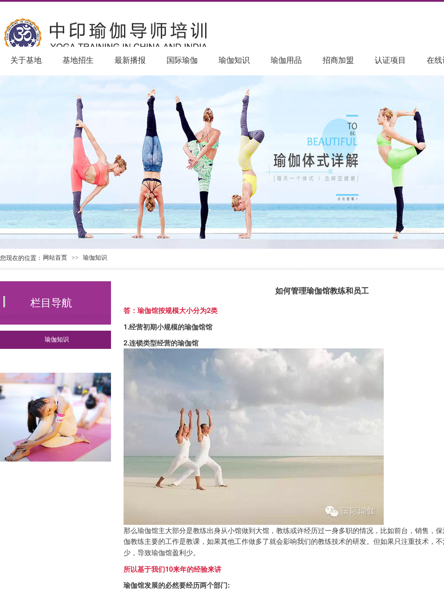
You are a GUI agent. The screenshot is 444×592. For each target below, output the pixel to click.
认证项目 (390, 60)
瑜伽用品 (286, 60)
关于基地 (26, 60)
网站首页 (55, 257)
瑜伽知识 (234, 60)
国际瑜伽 (182, 60)
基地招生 (78, 60)
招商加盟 (338, 60)
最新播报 (130, 60)
